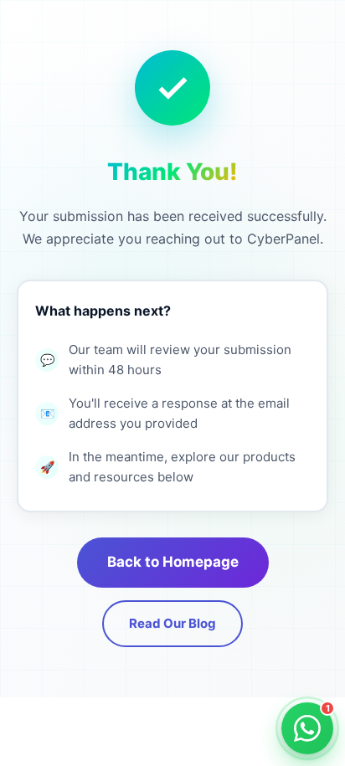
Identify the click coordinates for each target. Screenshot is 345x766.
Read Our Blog (172, 623)
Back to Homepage (173, 561)
